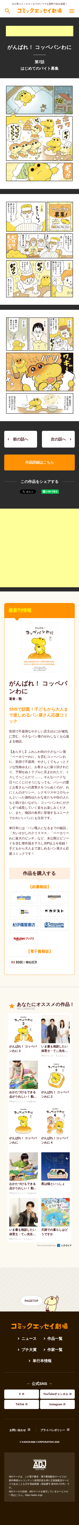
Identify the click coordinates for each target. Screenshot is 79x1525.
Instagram (55, 1404)
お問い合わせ (17, 1430)
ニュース (29, 1339)
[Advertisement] (39, 31)
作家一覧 (55, 1350)
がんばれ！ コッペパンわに (38, 687)
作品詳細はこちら (39, 462)
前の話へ (20, 439)
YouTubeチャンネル (55, 1394)
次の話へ (58, 439)
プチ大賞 (29, 1350)
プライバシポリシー (52, 1430)
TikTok (20, 1404)
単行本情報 (42, 1361)
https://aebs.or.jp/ (34, 1495)
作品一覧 (55, 1339)
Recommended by (46, 1245)
